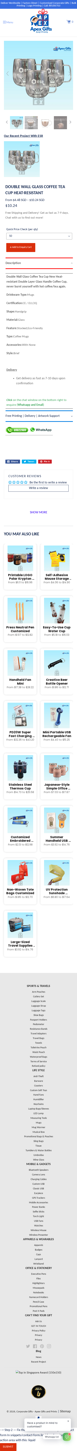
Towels (38, 1043)
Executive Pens (38, 1274)
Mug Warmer (38, 1127)
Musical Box (39, 1132)
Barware (38, 1081)
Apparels (38, 1245)
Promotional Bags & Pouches (38, 1136)
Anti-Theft (38, 1076)
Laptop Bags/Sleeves (38, 1109)
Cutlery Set (38, 996)
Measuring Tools (38, 1118)
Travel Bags (38, 1038)
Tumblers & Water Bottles (39, 1150)
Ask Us (38, 1321)
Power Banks (38, 1207)
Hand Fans (38, 1095)
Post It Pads (38, 1311)
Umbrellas (38, 1155)
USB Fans (38, 1221)
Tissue (38, 1146)
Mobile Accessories (38, 1202)
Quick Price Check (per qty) (22, 229)
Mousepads (38, 1288)
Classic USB (38, 1188)
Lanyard (39, 1259)
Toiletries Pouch (38, 1047)
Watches (38, 1225)
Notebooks (38, 1292)
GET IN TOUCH (38, 1326)
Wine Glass (38, 1160)
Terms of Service (38, 1061)
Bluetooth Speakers (38, 1170)
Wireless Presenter (38, 1235)
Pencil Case (38, 1302)
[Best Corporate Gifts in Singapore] (38, 1403)
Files (38, 1278)
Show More (38, 512)
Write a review (38, 488)
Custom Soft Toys (38, 1090)
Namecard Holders (38, 1297)
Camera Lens (38, 1174)
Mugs (38, 1122)
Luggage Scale (38, 1001)
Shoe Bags (38, 1015)
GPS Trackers (38, 1198)
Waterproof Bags (38, 1057)
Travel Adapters (38, 1033)
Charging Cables (39, 1179)
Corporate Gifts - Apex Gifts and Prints (36, 1411)
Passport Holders (38, 1020)
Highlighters (38, 1283)
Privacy (38, 1335)
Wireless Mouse (38, 1230)
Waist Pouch (38, 1052)
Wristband (38, 1264)
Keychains (39, 1104)
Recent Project (38, 1362)
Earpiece (38, 1193)
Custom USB (38, 1184)
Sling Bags (38, 1141)
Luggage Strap (38, 1006)
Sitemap (65, 1411)
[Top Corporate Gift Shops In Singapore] (38, 1372)
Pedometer (38, 1024)
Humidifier (38, 1099)
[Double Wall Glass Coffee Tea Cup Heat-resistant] (16, 122)
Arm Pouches (38, 992)
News (38, 1357)
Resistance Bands (38, 1029)
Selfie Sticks (38, 1211)
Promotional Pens (38, 1306)
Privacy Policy (38, 1330)
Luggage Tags (38, 1010)
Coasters (38, 1085)
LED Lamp (38, 1113)
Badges (38, 1250)
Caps (38, 1254)
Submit (8, 1446)
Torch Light (38, 1216)
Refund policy (38, 1066)
